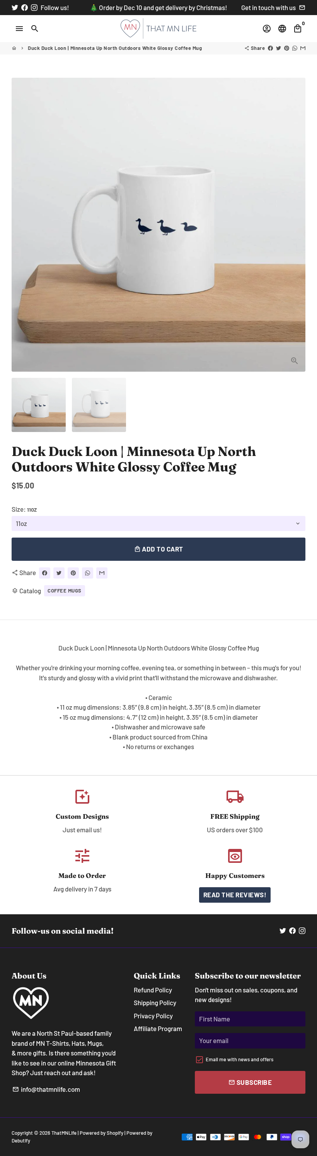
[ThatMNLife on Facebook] (24, 7)
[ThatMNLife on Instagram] (34, 7)
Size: (24, 509)
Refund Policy (153, 990)
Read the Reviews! (235, 894)
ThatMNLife (64, 1133)
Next (294, 224)
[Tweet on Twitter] (278, 48)
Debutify (21, 1140)
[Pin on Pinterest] (286, 48)
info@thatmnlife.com (46, 1089)
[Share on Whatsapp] (294, 48)
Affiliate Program (158, 1028)
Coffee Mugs (65, 590)
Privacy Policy (153, 1015)
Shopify (115, 1133)
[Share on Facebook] (270, 48)
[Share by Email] (302, 48)
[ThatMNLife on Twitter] (15, 7)
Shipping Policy (155, 1002)
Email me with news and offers (239, 1059)
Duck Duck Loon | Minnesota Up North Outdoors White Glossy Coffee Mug (115, 48)
